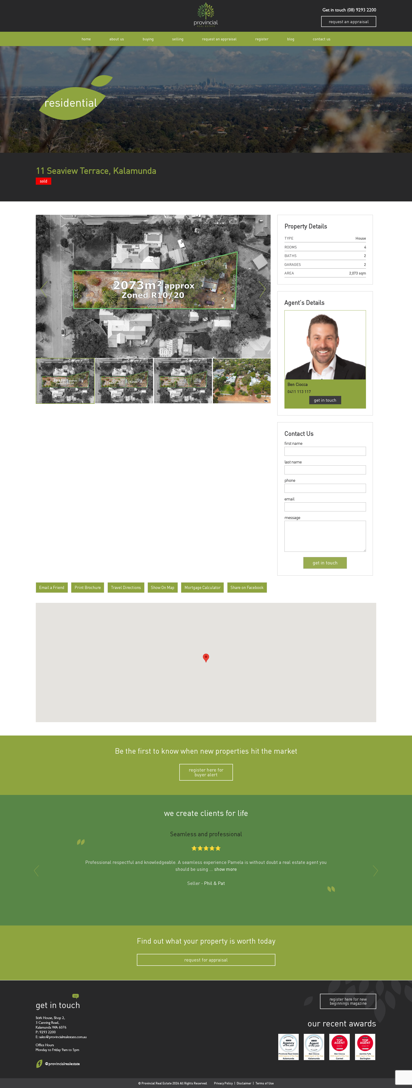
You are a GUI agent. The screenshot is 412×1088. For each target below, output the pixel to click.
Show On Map (162, 587)
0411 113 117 (299, 391)
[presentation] (36, 871)
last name (293, 462)
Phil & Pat (214, 883)
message (292, 517)
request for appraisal (206, 960)
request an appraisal (349, 21)
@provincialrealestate (62, 1063)
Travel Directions (126, 587)
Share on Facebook (247, 587)
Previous (44, 289)
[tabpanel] (65, 381)
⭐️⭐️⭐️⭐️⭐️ (206, 848)
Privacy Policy (223, 1083)
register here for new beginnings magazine (348, 1001)
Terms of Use (264, 1083)
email (289, 499)
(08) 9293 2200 (361, 10)
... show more (223, 869)
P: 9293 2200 (46, 1032)
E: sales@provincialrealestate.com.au (61, 1037)
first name (293, 443)
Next (262, 289)
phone (289, 480)
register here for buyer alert (206, 772)
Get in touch (325, 400)
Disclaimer (244, 1083)
